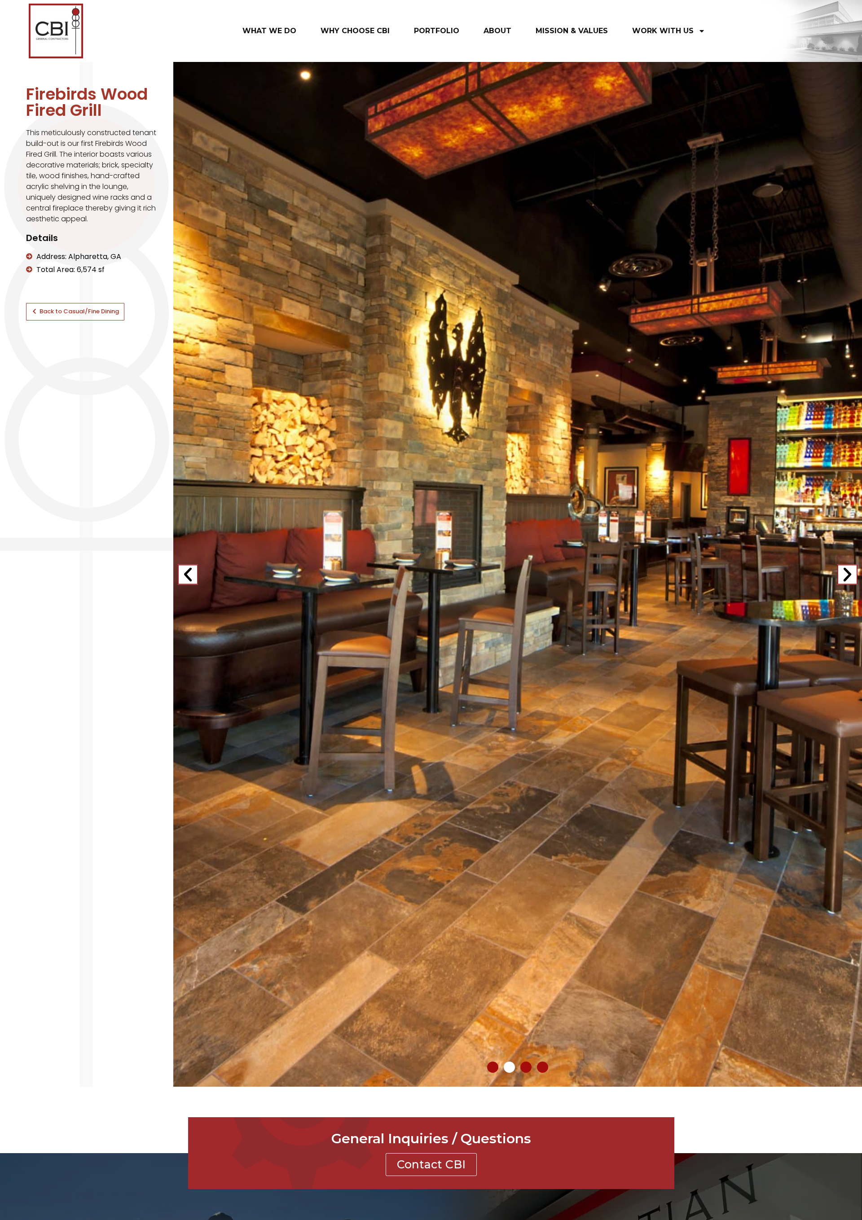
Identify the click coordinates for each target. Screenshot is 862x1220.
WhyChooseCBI (355, 30)
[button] (188, 574)
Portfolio (436, 30)
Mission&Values (572, 30)
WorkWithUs (663, 30)
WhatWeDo (269, 30)
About (497, 30)
